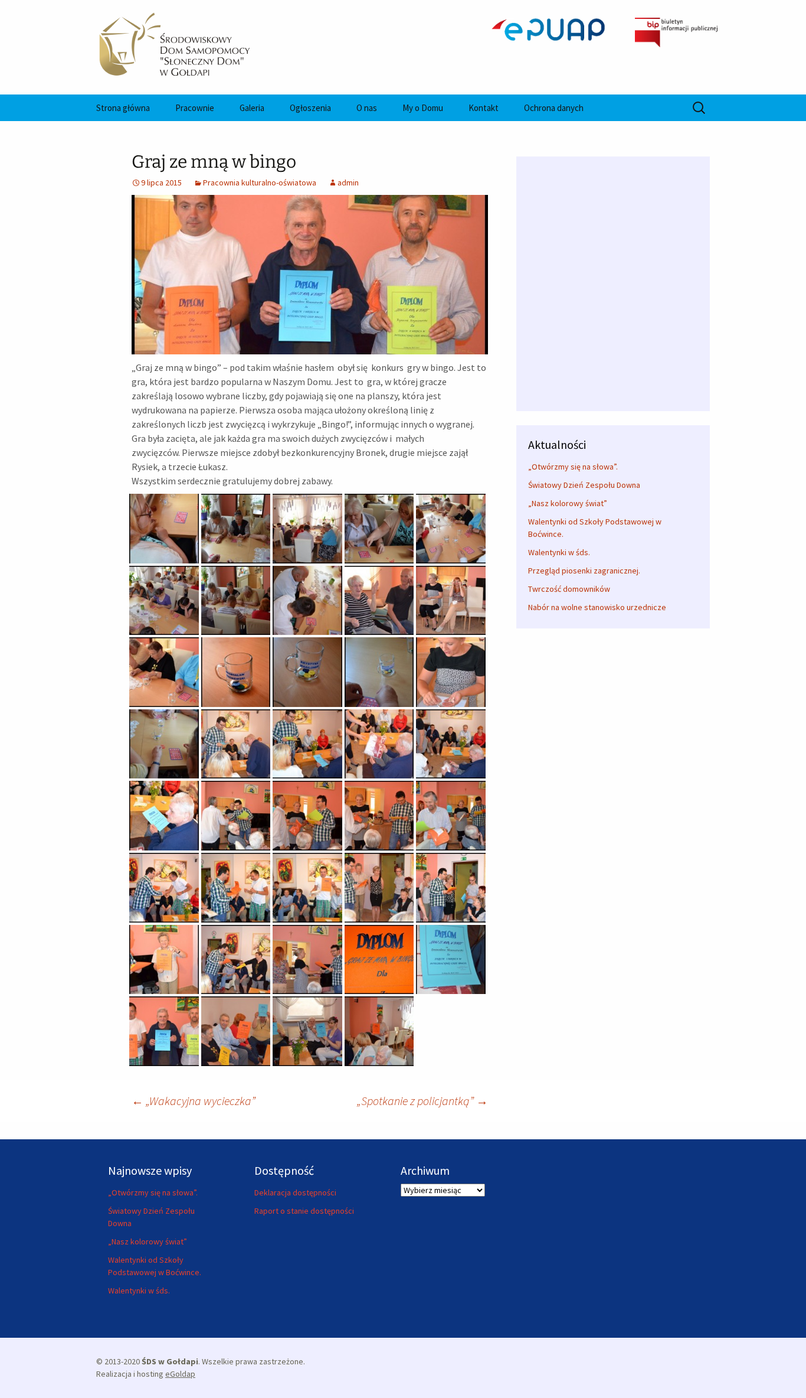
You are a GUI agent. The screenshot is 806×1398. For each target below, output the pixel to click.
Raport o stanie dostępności (304, 1210)
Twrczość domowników (569, 589)
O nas (366, 107)
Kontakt (483, 107)
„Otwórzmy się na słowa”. (573, 466)
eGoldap (180, 1373)
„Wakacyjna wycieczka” (193, 1100)
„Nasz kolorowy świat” (567, 503)
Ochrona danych (554, 107)
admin (348, 182)
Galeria (252, 107)
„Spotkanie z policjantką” (422, 1100)
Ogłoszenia (310, 107)
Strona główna (123, 107)
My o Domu (422, 107)
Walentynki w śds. (559, 552)
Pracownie (194, 107)
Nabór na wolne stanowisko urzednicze (597, 607)
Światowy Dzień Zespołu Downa (584, 485)
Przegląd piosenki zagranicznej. (584, 570)
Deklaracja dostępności (295, 1192)
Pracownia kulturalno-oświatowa (259, 182)
